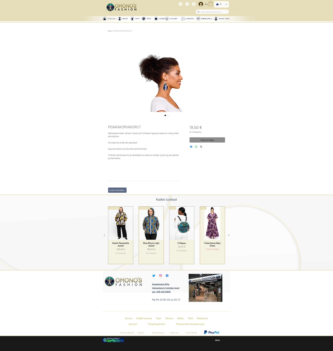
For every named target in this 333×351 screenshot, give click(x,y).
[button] (210, 3)
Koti (110, 31)
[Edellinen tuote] (104, 235)
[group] (166, 235)
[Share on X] (201, 146)
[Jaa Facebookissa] (191, 146)
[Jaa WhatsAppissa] (196, 146)
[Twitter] (180, 4)
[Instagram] (187, 4)
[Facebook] (194, 4)
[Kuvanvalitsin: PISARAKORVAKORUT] (165, 115)
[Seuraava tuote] (228, 235)
